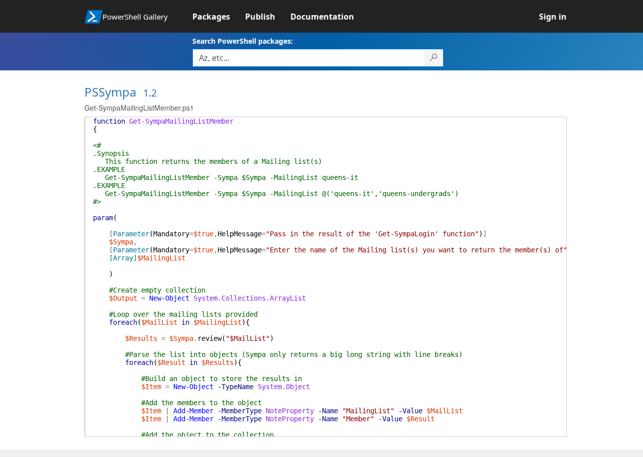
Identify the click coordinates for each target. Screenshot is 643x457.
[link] (218, 17)
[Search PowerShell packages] (434, 58)
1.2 (150, 93)
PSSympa (110, 91)
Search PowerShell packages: (242, 41)
